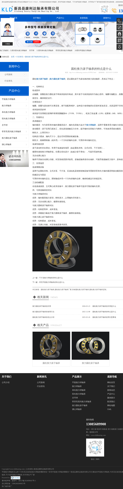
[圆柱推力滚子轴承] (51, 346)
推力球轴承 (6, 106)
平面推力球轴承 (33, 2)
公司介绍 (5, 382)
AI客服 (7, 44)
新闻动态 (111, 390)
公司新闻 (8, 74)
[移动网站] (120, 40)
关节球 (31, 50)
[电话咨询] (120, 21)
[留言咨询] (120, 27)
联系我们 (111, 402)
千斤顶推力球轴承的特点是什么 (51, 278)
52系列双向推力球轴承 (18, 50)
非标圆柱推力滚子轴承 (80, 289)
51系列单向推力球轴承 (45, 50)
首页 (12, 57)
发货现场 (84, 18)
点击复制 (29, 469)
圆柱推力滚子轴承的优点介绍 (43, 317)
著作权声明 (6, 481)
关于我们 (37, 18)
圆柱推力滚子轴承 (47, 289)
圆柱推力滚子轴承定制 (97, 289)
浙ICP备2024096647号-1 (27, 481)
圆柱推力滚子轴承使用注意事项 (104, 317)
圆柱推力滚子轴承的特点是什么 (37, 57)
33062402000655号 (18, 483)
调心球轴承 (6, 144)
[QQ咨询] (120, 34)
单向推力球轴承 (8, 112)
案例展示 (111, 398)
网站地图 (111, 405)
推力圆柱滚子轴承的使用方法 (43, 312)
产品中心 (60, 18)
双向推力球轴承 (8, 119)
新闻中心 (107, 18)
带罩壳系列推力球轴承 (64, 50)
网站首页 (111, 382)
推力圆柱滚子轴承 (9, 138)
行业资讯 (19, 57)
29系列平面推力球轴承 (83, 50)
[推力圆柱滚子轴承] (90, 346)
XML (109, 409)
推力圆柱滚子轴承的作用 (41, 306)
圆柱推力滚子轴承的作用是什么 (104, 306)
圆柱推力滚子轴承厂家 (63, 289)
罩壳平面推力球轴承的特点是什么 (51, 282)
